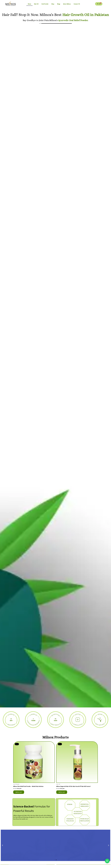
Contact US (77, 4)
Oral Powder (44, 4)
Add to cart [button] (18, 792)
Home (29, 4)
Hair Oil (36, 4)
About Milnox (67, 4)
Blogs (58, 4)
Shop (52, 4)
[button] (2, 845)
